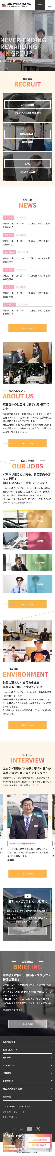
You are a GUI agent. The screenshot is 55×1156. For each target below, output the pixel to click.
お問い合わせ (8, 1117)
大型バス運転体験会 (12, 1088)
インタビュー (9, 1065)
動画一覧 (7, 1096)
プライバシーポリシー (12, 1111)
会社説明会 (8, 1080)
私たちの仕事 (9, 1041)
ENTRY (40, 5)
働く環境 (7, 1057)
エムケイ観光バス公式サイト (15, 1106)
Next (50, 818)
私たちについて (10, 1049)
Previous (5, 818)
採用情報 (7, 1073)
